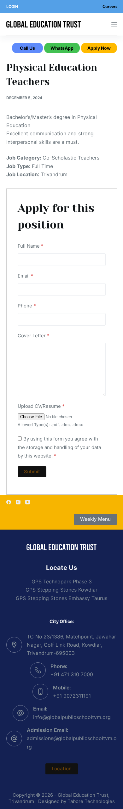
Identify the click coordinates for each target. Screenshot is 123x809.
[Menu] (114, 24)
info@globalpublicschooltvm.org (72, 717)
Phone (27, 306)
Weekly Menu (95, 519)
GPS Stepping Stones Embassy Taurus (61, 598)
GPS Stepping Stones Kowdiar (61, 590)
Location (62, 769)
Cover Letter (34, 336)
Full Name (31, 246)
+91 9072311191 (72, 696)
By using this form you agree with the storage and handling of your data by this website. (59, 447)
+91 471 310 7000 (71, 674)
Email (25, 276)
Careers (109, 6)
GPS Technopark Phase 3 (62, 581)
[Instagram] (18, 502)
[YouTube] (27, 502)
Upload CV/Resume (41, 406)
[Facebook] (8, 502)
